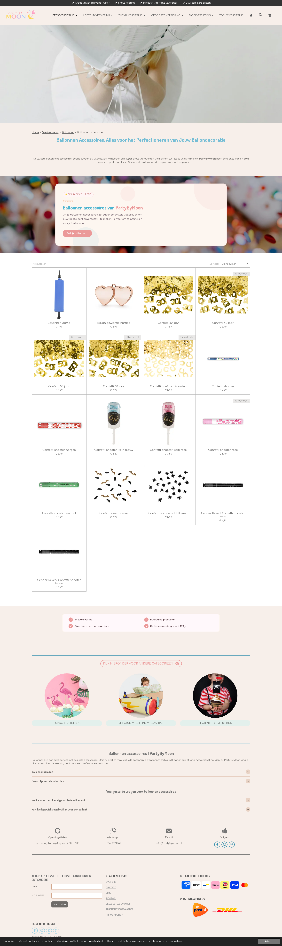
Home (35, 132)
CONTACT (111, 887)
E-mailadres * (39, 895)
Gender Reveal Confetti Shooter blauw (59, 581)
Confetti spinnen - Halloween (168, 513)
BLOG (108, 892)
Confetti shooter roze (223, 449)
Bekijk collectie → (77, 233)
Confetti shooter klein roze (168, 449)
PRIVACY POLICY (114, 914)
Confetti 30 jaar (168, 322)
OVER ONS (111, 881)
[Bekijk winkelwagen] (269, 15)
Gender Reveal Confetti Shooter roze (223, 515)
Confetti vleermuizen (113, 513)
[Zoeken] (260, 15)
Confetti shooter (223, 386)
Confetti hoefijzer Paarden (168, 386)
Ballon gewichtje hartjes (113, 322)
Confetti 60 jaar (113, 386)
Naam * (35, 886)
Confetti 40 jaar (223, 322)
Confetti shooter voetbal (59, 513)
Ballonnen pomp (59, 322)
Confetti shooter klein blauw (113, 449)
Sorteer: (214, 264)
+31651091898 (113, 843)
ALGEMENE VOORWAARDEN (119, 909)
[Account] (251, 15)
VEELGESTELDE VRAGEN (118, 903)
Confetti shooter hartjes (59, 449)
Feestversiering (50, 132)
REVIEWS (111, 898)
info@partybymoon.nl (169, 843)
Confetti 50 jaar (59, 386)
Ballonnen (68, 132)
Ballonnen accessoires (90, 132)
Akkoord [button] (269, 941)
